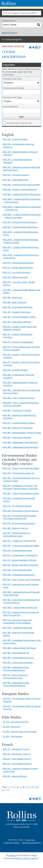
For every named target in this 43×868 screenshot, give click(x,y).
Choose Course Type (12, 97)
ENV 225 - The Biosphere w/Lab (17, 506)
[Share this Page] (33, 47)
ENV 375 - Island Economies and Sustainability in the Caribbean (17, 621)
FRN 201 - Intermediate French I (17, 759)
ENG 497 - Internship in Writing (17, 437)
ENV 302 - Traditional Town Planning (19, 540)
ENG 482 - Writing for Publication (18, 428)
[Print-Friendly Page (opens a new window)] (36, 47)
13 (8, 790)
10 (36, 787)
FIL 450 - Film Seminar (12, 736)
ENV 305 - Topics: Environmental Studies (21, 545)
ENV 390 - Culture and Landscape (18, 662)
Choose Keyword (10, 106)
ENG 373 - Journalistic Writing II (17, 272)
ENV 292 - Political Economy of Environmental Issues (16, 534)
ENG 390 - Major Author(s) (15, 302)
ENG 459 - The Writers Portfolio (17, 410)
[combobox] (21, 13)
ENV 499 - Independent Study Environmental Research (16, 684)
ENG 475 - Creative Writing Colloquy (19, 423)
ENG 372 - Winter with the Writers (18, 267)
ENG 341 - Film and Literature (16, 175)
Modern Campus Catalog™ (27, 858)
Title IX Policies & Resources (31, 843)
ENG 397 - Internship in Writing (17, 321)
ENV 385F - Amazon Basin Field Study (19, 648)
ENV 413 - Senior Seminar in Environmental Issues (15, 676)
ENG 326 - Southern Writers (15, 139)
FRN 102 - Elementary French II (16, 754)
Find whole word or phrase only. (19, 123)
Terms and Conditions (11, 843)
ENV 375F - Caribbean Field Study (17, 627)
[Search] (38, 24)
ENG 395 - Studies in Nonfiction (17, 312)
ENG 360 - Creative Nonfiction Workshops (21, 194)
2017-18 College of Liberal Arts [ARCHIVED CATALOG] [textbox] (22, 13)
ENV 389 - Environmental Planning (18, 657)
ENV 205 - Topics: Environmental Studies (21, 493)
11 (3, 790)
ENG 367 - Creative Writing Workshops (20, 227)
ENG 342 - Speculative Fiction (16, 179)
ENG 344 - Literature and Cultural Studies (21, 184)
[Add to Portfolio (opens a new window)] (30, 47)
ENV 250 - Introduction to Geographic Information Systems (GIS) (20, 517)
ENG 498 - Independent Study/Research (20, 442)
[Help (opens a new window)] (39, 47)
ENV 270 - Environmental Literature (19, 523)
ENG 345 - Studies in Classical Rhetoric (20, 189)
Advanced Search (9, 32)
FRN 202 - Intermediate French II (17, 763)
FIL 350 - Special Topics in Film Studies (20, 731)
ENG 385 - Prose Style (12, 297)
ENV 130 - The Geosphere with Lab (18, 473)
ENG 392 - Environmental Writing (17, 307)
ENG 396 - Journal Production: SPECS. (19, 317)
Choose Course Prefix (12, 79)
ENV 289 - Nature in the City (15, 528)
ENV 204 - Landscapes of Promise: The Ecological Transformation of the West (20, 487)
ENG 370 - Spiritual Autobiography (18, 262)
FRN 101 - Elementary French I (16, 749)
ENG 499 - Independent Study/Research (20, 447)
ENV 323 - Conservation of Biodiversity (20, 555)
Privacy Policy (30, 840)
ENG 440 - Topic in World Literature (19, 398)
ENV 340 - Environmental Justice (17, 570)
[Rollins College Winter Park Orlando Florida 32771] (8, 3)
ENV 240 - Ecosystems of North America (20, 511)
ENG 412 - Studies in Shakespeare (18, 342)
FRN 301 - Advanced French (15, 776)
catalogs (12, 855)
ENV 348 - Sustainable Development (19, 574)
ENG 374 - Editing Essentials (15, 277)
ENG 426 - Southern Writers (15, 370)
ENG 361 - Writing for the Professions (20, 222)
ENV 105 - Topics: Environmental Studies (21, 468)
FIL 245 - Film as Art (11, 726)
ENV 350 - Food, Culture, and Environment (21, 579)
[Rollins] (21, 816)
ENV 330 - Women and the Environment (20, 565)
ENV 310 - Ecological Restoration (17, 550)
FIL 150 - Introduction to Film (16, 722)
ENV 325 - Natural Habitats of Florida (19, 560)
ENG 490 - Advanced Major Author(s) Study (22, 432)
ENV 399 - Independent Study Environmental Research (16, 669)
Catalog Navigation (13, 39)
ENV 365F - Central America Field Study (20, 607)
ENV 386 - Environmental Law (16, 653)
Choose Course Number (13, 88)
